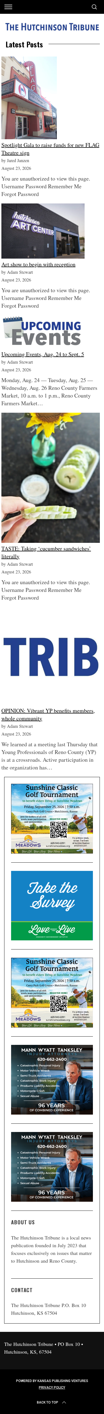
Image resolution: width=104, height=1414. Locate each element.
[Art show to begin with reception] (43, 232)
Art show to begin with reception (38, 264)
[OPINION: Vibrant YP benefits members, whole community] (50, 657)
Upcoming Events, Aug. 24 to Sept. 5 (42, 354)
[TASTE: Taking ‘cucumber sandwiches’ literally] (50, 478)
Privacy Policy (52, 1387)
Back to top (47, 1402)
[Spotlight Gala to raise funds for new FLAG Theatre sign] (29, 99)
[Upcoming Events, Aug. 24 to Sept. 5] (43, 332)
